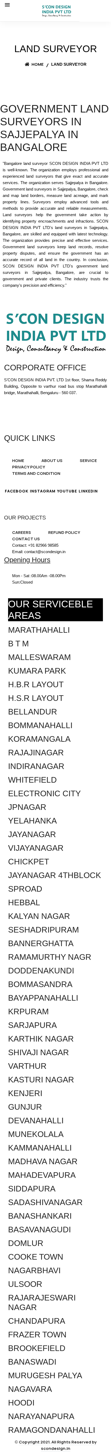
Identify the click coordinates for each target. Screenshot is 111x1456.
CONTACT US (26, 539)
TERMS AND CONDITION (36, 473)
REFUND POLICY (64, 532)
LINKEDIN (88, 491)
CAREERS (21, 532)
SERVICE (88, 460)
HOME (18, 460)
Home (37, 64)
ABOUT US (52, 460)
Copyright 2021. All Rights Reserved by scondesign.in (57, 1445)
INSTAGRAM (43, 491)
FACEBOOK (16, 491)
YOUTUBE (67, 491)
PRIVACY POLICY (28, 467)
